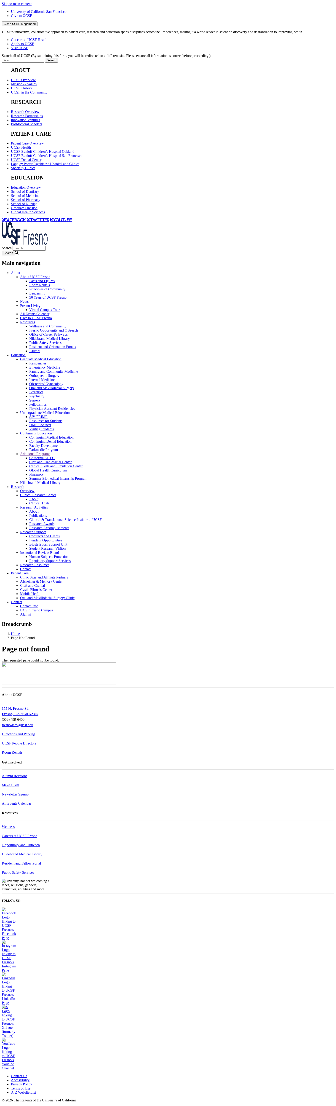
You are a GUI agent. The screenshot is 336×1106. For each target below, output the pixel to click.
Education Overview (26, 187)
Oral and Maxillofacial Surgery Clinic (47, 598)
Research (17, 487)
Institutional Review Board (39, 552)
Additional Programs (35, 454)
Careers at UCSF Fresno (19, 836)
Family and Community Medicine (53, 371)
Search (7, 248)
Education (18, 355)
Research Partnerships (27, 116)
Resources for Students (45, 421)
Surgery (35, 400)
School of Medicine (25, 196)
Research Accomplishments (49, 528)
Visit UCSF (19, 48)
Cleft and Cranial (32, 585)
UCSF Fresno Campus (36, 610)
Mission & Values (24, 84)
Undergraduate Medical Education (45, 413)
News (24, 301)
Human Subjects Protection (49, 557)
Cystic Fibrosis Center (36, 590)
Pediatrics (36, 392)
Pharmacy (36, 474)
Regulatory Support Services (50, 561)
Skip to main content (17, 4)
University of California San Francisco (39, 11)
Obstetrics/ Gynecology (46, 384)
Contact (25, 569)
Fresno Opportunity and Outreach (53, 330)
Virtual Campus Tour (44, 310)
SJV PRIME (38, 417)
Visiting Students (41, 429)
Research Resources (34, 565)
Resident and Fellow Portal (21, 863)
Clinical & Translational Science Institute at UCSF (65, 520)
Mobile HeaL (30, 594)
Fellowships (38, 404)
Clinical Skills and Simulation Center (56, 466)
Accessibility (20, 1080)
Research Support (33, 532)
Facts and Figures (42, 281)
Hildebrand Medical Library (49, 338)
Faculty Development (44, 445)
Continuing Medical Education (51, 437)
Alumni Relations (14, 776)
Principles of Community (47, 289)
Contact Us (19, 1076)
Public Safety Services (45, 343)
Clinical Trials (39, 503)
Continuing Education (36, 433)
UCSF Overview (23, 80)
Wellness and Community (47, 326)
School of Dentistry (25, 191)
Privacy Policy (21, 1084)
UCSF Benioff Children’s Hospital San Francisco (46, 156)
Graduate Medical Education (40, 359)
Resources (27, 322)
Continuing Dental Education (50, 441)
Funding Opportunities (45, 540)
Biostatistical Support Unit (48, 544)
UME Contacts (40, 425)
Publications (38, 515)
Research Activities (34, 507)
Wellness (8, 827)
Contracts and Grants (44, 536)
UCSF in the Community (29, 92)
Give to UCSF (21, 16)
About (15, 273)
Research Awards (41, 524)
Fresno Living (30, 306)
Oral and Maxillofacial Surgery (51, 388)
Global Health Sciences (28, 212)
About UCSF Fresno (35, 277)
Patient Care (20, 573)
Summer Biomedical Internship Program (58, 478)
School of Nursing (24, 204)
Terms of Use (20, 1088)
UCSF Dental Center (26, 160)
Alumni (34, 351)
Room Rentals (39, 285)
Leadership (37, 293)
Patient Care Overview (27, 143)
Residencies (37, 363)
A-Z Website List (23, 1092)
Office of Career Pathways (48, 334)
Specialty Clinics (23, 168)
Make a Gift (10, 785)
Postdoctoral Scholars (26, 124)
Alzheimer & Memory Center (41, 581)
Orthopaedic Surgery (44, 376)
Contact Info (29, 606)
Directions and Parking (18, 734)
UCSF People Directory (19, 743)
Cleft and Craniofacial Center (50, 462)
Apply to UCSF (22, 44)
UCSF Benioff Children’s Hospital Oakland (42, 151)
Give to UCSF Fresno (36, 318)
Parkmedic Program (43, 450)
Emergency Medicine (44, 367)
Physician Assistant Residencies (52, 408)
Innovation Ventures (25, 120)
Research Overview (25, 112)
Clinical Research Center (38, 495)
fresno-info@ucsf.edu (17, 725)
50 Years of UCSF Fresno (48, 297)
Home (15, 634)
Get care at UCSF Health (29, 40)
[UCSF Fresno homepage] (25, 244)
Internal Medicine (42, 380)
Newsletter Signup (15, 794)
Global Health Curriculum (48, 470)
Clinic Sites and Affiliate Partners (44, 577)
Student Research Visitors (47, 548)
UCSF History (21, 88)
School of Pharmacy (25, 200)
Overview (27, 491)
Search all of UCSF (106, 56)
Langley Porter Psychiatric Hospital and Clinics (45, 164)
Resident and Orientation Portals (52, 347)
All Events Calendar (34, 314)
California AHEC (42, 458)
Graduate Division (24, 208)
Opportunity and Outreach (21, 845)
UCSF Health (21, 147)
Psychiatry (36, 396)
